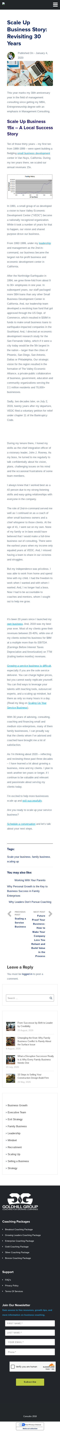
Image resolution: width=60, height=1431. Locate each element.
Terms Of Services (14, 1291)
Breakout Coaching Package (19, 1229)
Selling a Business (18, 1161)
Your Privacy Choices (33, 1425)
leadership (45, 243)
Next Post (38, 934)
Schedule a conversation (21, 823)
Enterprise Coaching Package (19, 1241)
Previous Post (20, 919)
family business (41, 856)
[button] (30, 186)
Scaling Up (14, 1154)
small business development (33, 153)
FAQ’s (8, 1280)
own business (15, 623)
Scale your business (18, 856)
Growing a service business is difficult (29, 665)
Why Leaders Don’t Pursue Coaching (30, 902)
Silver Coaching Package (17, 1252)
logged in (27, 974)
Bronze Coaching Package (18, 1258)
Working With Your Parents (30, 880)
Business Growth (17, 1105)
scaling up (13, 861)
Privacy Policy (11, 1285)
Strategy (12, 1168)
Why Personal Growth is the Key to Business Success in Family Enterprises (27, 891)
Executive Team (17, 1112)
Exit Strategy (15, 1119)
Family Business (17, 1126)
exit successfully (32, 800)
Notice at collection (30, 1428)
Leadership (14, 1133)
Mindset (12, 1140)
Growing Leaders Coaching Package (23, 1235)
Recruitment (15, 1147)
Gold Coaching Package (17, 1246)
